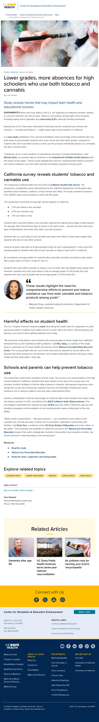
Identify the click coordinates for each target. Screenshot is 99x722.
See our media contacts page (18, 490)
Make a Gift (84, 611)
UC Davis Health (11, 15)
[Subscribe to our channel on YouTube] (53, 599)
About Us (32, 660)
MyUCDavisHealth (59, 658)
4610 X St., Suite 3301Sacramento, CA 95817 (13, 622)
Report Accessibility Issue (35, 709)
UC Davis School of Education (59, 425)
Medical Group (10, 686)
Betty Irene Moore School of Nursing (11, 680)
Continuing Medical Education (64, 623)
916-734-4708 (9, 628)
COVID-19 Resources (60, 694)
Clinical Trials (57, 675)
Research (52, 476)
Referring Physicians (60, 680)
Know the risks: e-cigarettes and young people (34, 456)
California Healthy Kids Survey (65, 184)
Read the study (19, 448)
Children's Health (13, 476)
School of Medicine (12, 674)
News (57, 15)
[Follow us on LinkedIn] (74, 646)
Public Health (11, 72)
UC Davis (79, 658)
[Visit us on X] (80, 646)
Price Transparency (59, 690)
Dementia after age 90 (20, 562)
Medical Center (10, 654)
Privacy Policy (18, 709)
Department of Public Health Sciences (71, 157)
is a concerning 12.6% (46, 119)
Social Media (33, 670)
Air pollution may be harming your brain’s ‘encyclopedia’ (77, 564)
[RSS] (92, 646)
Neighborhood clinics (13, 669)
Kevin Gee (22, 425)
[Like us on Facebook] (36, 599)
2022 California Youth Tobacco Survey (66, 401)
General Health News (34, 476)
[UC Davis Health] (12, 646)
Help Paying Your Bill (60, 685)
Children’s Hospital (12, 659)
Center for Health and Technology (65, 628)
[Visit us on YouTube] (62, 646)
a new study (12, 137)
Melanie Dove (10, 157)
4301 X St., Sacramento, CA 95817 (82, 706)
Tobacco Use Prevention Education (28, 452)
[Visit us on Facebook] (67, 646)
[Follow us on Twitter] (45, 599)
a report (42, 326)
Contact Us (32, 665)
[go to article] (21, 547)
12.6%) (51, 404)
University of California (85, 670)
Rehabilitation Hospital (13, 664)
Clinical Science (68, 476)
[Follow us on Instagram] (62, 599)
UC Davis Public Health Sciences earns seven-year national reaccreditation (47, 567)
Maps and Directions (36, 674)
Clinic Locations (58, 670)
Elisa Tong (61, 343)
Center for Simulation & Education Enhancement (36, 15)
